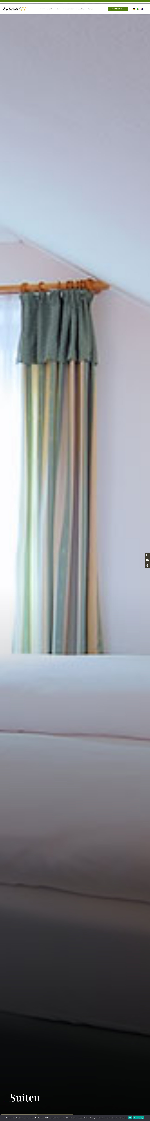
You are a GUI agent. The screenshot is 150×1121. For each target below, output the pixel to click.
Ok (130, 1118)
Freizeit (70, 9)
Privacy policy (138, 1118)
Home (42, 9)
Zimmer (59, 9)
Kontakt (90, 9)
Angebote (81, 9)
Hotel (50, 9)
